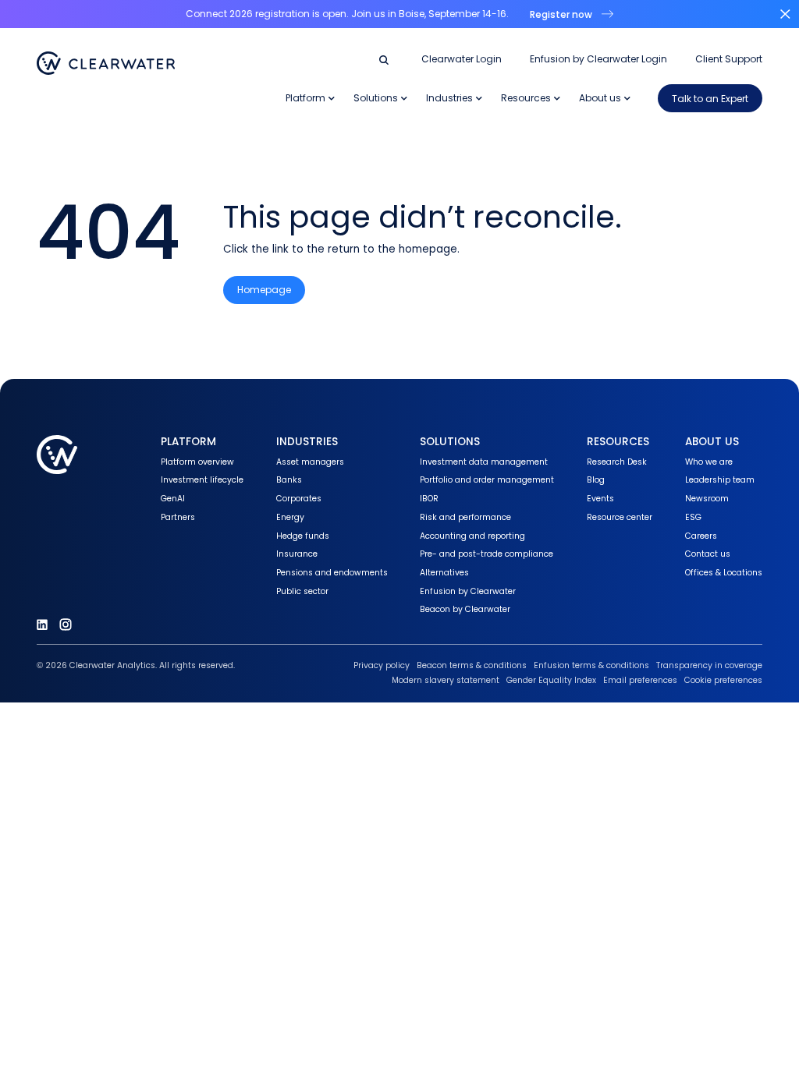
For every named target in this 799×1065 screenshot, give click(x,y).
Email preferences (640, 680)
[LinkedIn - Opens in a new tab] (42, 624)
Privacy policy (381, 665)
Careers (701, 536)
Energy (290, 517)
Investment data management (484, 462)
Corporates (298, 498)
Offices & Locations (723, 572)
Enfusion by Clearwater (468, 591)
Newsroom (707, 498)
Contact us (707, 554)
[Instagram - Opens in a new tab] (66, 624)
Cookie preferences (723, 680)
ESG (693, 517)
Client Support (728, 59)
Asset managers (310, 462)
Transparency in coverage (709, 665)
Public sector (302, 591)
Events (600, 498)
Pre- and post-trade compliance (486, 554)
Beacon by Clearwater (465, 609)
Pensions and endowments (332, 572)
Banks (289, 480)
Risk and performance (465, 517)
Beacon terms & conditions (472, 665)
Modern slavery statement (445, 680)
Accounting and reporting (472, 536)
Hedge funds (302, 536)
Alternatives (444, 572)
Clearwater (106, 63)
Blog (596, 480)
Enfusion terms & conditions (591, 665)
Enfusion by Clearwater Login (598, 59)
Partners (178, 517)
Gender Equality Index (551, 680)
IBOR (429, 498)
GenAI (173, 498)
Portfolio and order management (487, 480)
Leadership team (720, 480)
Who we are (709, 462)
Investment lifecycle (202, 480)
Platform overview (197, 462)
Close (785, 14)
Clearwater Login (461, 59)
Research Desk (617, 462)
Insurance (297, 554)
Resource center (619, 517)
